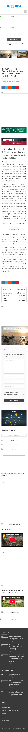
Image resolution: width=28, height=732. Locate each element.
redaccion (4, 83)
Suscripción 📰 (5, 720)
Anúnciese (4, 713)
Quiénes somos (5, 707)
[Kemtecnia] (14, 228)
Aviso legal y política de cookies (10, 710)
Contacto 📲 (4, 717)
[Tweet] (7, 87)
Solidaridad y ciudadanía (12, 78)
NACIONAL (3, 78)
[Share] (3, 87)
